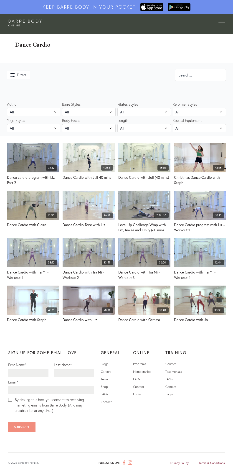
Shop (104, 386)
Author (12, 104)
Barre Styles (71, 104)
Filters (21, 74)
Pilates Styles (127, 104)
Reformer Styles (185, 104)
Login (137, 394)
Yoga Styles (16, 120)
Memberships (142, 371)
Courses (170, 364)
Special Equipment (187, 120)
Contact (106, 402)
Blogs (104, 364)
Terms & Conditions (212, 463)
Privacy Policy (179, 463)
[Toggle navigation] (221, 24)
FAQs (104, 394)
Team (104, 379)
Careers (106, 371)
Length (122, 120)
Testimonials (173, 371)
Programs (139, 364)
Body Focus (71, 120)
